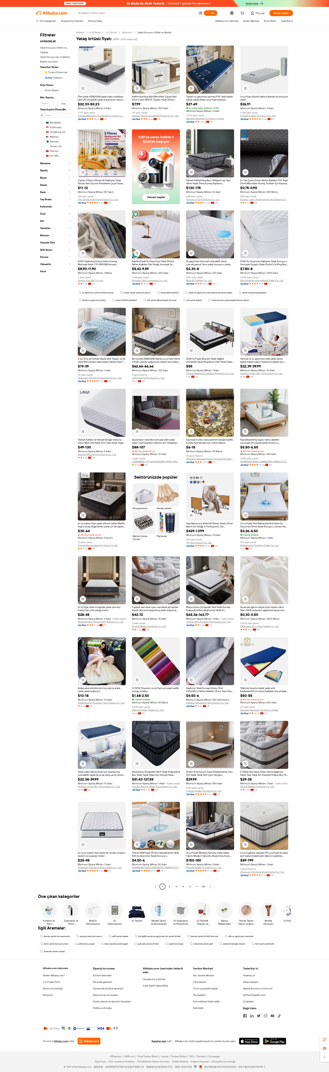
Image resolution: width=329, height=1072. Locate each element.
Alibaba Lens (61, 1041)
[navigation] (55, 460)
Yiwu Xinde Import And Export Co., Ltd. (98, 199)
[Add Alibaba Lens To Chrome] (89, 1041)
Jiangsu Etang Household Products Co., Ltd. (155, 115)
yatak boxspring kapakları (254, 292)
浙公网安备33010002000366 (220, 1066)
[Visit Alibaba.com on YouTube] (272, 1016)
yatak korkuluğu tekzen (234, 944)
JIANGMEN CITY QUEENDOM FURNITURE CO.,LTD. (156, 461)
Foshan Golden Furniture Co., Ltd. (258, 115)
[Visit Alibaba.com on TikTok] (279, 1016)
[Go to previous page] (156, 886)
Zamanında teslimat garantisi (108, 988)
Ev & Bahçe (95, 32)
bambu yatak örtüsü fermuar (204, 936)
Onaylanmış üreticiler (154, 979)
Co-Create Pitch (51, 982)
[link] (324, 1039)
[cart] (243, 13)
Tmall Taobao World (147, 1056)
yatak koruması (176, 944)
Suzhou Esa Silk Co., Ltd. (90, 280)
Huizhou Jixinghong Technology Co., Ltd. (207, 702)
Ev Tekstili (111, 32)
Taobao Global (178, 1056)
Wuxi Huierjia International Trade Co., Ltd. (262, 280)
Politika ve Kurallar (102, 1008)
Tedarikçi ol (249, 975)
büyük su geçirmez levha (94, 300)
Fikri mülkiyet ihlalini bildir (206, 1001)
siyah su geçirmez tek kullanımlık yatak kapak (210, 292)
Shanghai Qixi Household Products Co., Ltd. (101, 621)
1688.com (129, 1056)
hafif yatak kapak (120, 936)
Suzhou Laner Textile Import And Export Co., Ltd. (264, 199)
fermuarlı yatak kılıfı (264, 944)
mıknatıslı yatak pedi (203, 944)
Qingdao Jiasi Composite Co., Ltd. (149, 280)
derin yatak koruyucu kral (56, 944)
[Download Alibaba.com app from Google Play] (274, 1041)
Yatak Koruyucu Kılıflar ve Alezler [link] (154, 32)
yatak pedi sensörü (170, 292)
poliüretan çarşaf (86, 944)
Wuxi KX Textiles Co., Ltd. (199, 280)
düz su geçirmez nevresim (241, 936)
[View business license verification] (195, 1067)
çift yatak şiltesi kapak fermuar (162, 300)
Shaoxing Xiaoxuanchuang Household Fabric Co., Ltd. (210, 459)
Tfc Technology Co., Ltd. (199, 542)
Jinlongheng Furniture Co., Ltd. (148, 378)
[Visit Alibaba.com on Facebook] (245, 1016)
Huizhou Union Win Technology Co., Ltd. (261, 373)
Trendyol (201, 1056)
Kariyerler (48, 995)
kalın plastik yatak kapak (116, 944)
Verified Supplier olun (254, 995)
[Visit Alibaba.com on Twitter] (259, 1016)
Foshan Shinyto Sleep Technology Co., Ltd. (208, 621)
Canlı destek (199, 982)
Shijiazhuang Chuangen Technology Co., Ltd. (101, 702)
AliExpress (115, 1056)
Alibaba (80, 32)
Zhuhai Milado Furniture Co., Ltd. (149, 626)
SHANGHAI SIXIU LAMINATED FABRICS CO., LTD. (264, 461)
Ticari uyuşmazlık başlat (205, 988)
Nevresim (127, 32)
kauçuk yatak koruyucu (91, 936)
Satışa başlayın (250, 982)
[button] (200, 13)
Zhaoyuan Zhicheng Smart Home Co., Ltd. (100, 378)
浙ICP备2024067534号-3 (252, 1066)
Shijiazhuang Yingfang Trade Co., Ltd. (259, 545)
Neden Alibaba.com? (54, 975)
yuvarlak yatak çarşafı (54, 951)
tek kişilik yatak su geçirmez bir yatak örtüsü (159, 936)
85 (203, 886)
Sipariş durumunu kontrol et (257, 988)
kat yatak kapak (194, 300)
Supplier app (158, 1041)
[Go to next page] (210, 886)
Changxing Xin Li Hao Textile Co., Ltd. (259, 626)
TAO (191, 1056)
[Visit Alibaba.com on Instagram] (266, 1016)
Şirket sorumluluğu (53, 988)
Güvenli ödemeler (102, 975)
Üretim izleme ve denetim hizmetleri (112, 1001)
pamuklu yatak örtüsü (148, 944)
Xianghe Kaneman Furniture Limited (205, 118)
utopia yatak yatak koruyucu (137, 292)
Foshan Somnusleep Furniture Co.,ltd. (98, 545)
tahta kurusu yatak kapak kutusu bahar (230, 300)
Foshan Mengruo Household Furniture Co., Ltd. (102, 115)
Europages (214, 1056)
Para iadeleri (199, 995)
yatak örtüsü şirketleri (126, 300)
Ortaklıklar (248, 1001)
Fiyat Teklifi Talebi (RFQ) (155, 985)
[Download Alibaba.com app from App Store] (249, 1041)
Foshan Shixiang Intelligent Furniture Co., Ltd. (210, 373)
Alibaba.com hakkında (55, 968)
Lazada (164, 1056)
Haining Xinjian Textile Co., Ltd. (148, 710)
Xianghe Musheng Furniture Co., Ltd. (97, 454)
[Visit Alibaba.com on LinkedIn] (252, 1016)
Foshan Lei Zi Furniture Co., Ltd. (203, 199)
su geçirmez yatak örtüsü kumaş (97, 292)
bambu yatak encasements (57, 936)
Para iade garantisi (102, 982)
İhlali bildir (198, 1008)
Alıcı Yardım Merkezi (203, 975)
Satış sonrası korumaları (105, 995)
